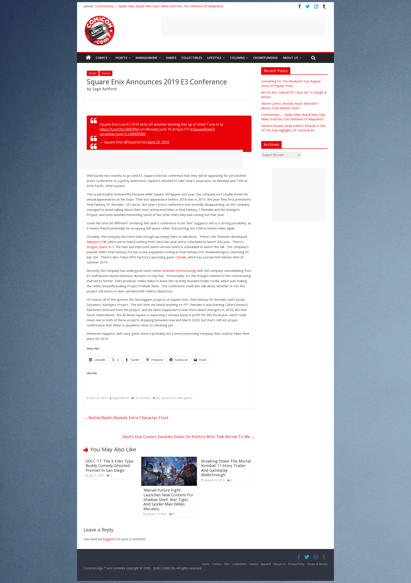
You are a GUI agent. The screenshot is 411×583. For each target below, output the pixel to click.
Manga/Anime (147, 58)
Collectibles (191, 58)
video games (184, 398)
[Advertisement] (243, 26)
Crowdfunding (265, 58)
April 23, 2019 (158, 142)
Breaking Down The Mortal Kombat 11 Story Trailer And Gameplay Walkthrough (226, 467)
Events (93, 73)
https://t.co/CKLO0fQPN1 (120, 129)
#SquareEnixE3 (202, 129)
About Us (290, 58)
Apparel (266, 564)
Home (205, 564)
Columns (237, 58)
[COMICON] (99, 17)
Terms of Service (317, 564)
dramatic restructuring (178, 270)
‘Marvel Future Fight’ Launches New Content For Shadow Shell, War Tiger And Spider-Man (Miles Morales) (168, 499)
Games (171, 58)
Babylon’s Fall (96, 241)
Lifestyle (214, 58)
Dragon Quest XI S (100, 247)
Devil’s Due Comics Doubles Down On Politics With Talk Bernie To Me (188, 436)
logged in (109, 539)
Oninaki (181, 257)
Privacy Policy (296, 564)
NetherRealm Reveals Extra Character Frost (125, 417)
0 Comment (142, 398)
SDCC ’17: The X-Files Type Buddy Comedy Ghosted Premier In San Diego (109, 465)
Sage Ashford (120, 398)
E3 (157, 398)
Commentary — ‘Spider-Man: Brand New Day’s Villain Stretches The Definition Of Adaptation (159, 6)
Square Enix (168, 398)
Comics (101, 58)
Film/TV (121, 58)
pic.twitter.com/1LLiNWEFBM (123, 134)
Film (226, 564)
